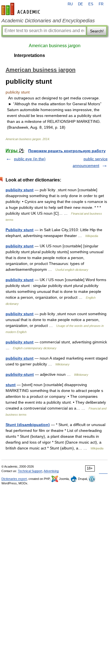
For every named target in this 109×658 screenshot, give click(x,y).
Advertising (51, 471)
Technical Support (30, 471)
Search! (97, 31)
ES (90, 4)
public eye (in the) (30, 159)
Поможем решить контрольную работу (67, 151)
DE (80, 4)
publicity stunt (20, 190)
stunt (11, 384)
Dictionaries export (14, 478)
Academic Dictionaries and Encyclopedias (48, 20)
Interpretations (29, 55)
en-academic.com (21, 9)
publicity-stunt (20, 374)
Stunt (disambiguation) (28, 424)
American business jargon (54, 45)
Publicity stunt (20, 230)
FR (101, 4)
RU (70, 4)
